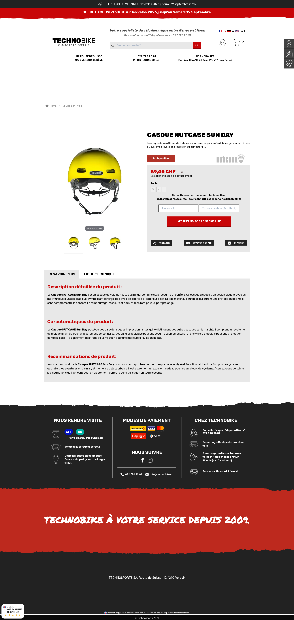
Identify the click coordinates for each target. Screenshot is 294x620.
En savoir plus (61, 274)
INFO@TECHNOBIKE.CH (147, 60)
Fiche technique (99, 274)
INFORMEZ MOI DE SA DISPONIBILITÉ (199, 221)
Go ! (197, 45)
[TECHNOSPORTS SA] (73, 41)
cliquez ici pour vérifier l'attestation (173, 613)
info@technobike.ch (161, 474)
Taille (154, 183)
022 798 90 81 (133, 474)
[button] (37, 75)
